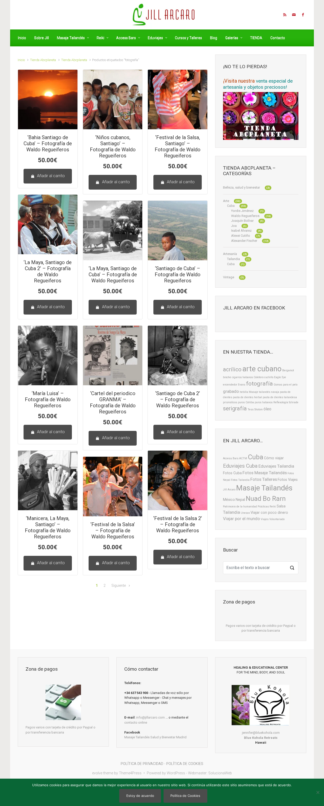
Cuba (231, 206)
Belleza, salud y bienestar (241, 187)
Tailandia (233, 259)
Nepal (240, 500)
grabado (231, 391)
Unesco (245, 513)
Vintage (228, 277)
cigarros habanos (242, 377)
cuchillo (268, 377)
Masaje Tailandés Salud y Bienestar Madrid (155, 737)
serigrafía (235, 408)
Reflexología (280, 402)
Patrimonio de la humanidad (240, 506)
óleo (267, 409)
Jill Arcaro (229, 489)
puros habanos (264, 402)
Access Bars (230, 458)
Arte (226, 201)
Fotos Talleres (263, 479)
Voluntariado (277, 519)
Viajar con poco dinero (269, 512)
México (229, 500)
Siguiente (118, 585)
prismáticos (230, 402)
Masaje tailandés (259, 392)
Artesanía (230, 254)
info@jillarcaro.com (150, 717)
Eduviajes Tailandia (276, 466)
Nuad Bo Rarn (266, 498)
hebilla (244, 392)
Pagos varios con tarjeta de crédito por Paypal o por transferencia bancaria (261, 628)
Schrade (293, 402)
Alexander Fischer (244, 241)
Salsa (281, 506)
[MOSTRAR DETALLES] (47, 99)
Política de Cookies (185, 796)
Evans (241, 384)
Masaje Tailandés (264, 488)
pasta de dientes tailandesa (280, 397)
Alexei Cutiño (240, 235)
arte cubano (261, 368)
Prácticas (263, 506)
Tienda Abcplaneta (43, 60)
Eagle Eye (280, 377)
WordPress (176, 773)
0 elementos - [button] (254, 14)
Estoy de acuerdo (140, 796)
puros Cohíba (246, 402)
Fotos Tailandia (240, 480)
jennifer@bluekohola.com (261, 733)
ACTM (243, 458)
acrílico (232, 369)
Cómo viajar (274, 458)
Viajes (265, 519)
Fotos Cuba (232, 473)
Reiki (273, 506)
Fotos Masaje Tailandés (264, 472)
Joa (234, 226)
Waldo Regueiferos (245, 216)
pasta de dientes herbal (247, 397)
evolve (97, 773)
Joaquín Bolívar (242, 221)
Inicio (21, 60)
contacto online (135, 722)
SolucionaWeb (220, 773)
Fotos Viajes (288, 480)
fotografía (259, 383)
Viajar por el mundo (241, 518)
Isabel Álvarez (241, 230)
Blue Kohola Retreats (260, 738)
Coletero (259, 377)
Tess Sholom (255, 409)
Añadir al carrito (51, 175)
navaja (275, 392)
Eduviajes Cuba (240, 466)
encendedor (230, 384)
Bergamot (288, 370)
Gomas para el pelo (285, 384)
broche (227, 377)
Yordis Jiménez (242, 211)
